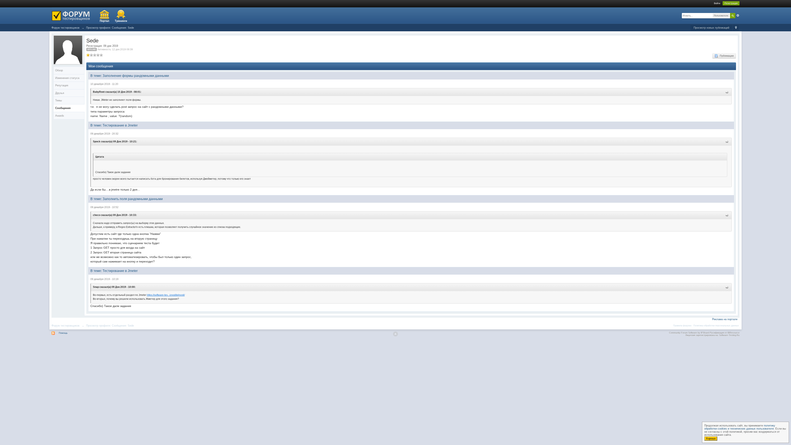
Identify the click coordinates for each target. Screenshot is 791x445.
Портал (104, 20)
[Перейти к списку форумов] (70, 15)
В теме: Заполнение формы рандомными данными (129, 75)
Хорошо (711, 438)
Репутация (61, 85)
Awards (59, 115)
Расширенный (738, 15)
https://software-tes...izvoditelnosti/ (166, 295)
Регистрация (731, 3)
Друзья (59, 93)
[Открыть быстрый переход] (736, 28)
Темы (58, 100)
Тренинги (121, 20)
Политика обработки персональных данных (716, 325)
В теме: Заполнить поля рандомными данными (126, 199)
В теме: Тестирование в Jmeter (114, 125)
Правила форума (682, 325)
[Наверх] (395, 333)
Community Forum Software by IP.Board (689, 332)
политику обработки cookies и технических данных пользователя (739, 427)
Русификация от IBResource (724, 332)
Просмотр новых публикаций (711, 27)
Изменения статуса (67, 78)
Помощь (63, 333)
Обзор (59, 70)
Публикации (726, 55)
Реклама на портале (724, 319)
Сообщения (63, 108)
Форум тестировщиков (65, 325)
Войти (717, 3)
